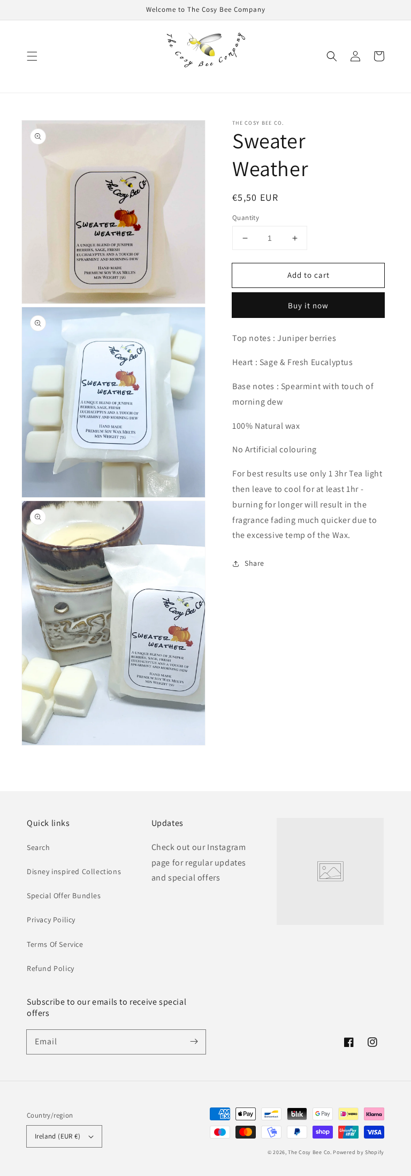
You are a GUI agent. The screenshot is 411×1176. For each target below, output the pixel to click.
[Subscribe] (194, 1041)
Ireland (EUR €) (57, 1136)
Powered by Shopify (358, 1152)
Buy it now (308, 305)
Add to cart (308, 275)
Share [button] (254, 563)
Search (38, 847)
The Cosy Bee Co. (309, 1152)
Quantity (245, 217)
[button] (32, 56)
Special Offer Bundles (64, 895)
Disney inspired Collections (74, 871)
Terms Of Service (55, 944)
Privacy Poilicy (51, 919)
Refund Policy (50, 968)
